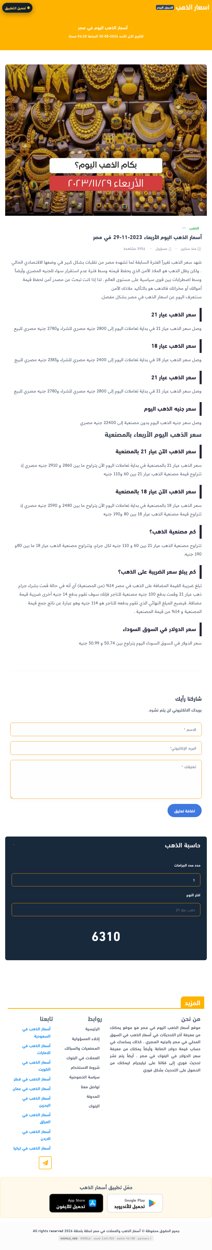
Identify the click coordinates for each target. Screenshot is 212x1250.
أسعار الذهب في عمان (31, 1088)
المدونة (93, 1096)
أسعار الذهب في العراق (36, 1117)
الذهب (194, 228)
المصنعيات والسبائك (82, 1048)
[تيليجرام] (45, 1162)
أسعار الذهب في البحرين (36, 1101)
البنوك (94, 1105)
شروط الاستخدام (85, 1067)
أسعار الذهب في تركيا (31, 1148)
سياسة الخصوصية (84, 1076)
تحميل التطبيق (15, 7)
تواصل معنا (90, 1086)
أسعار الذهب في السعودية (36, 1031)
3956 (135, 248)
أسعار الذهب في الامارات (36, 1048)
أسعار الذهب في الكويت (36, 1065)
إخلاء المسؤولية (86, 1038)
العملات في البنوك (83, 1057)
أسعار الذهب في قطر (32, 1079)
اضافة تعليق (184, 810)
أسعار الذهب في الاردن (36, 1134)
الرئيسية (92, 1028)
